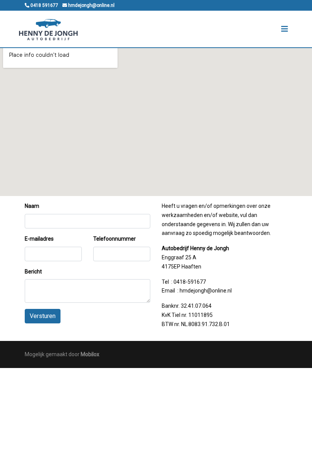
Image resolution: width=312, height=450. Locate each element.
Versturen (43, 316)
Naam (32, 206)
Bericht (33, 271)
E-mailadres (39, 239)
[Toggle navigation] (284, 29)
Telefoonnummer (114, 239)
